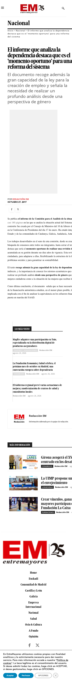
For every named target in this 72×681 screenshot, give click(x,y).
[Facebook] (11, 209)
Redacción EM (20, 199)
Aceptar (10, 675)
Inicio (10, 30)
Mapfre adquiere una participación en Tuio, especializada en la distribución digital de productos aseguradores (35, 343)
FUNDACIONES (48, 512)
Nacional (19, 23)
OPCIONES (43, 675)
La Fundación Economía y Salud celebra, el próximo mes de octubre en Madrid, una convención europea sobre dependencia (34, 366)
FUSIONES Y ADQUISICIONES (25, 350)
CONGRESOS (19, 374)
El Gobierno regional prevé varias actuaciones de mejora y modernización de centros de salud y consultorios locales (37, 388)
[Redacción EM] (19, 419)
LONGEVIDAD (47, 487)
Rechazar (26, 675)
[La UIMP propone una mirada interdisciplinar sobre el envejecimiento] (23, 483)
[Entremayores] (32, 8)
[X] (18, 209)
